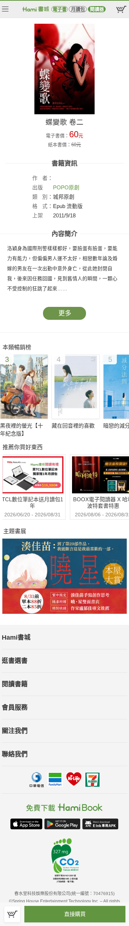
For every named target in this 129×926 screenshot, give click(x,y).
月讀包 (78, 9)
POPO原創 (66, 187)
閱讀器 (97, 9)
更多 (64, 313)
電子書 (60, 9)
